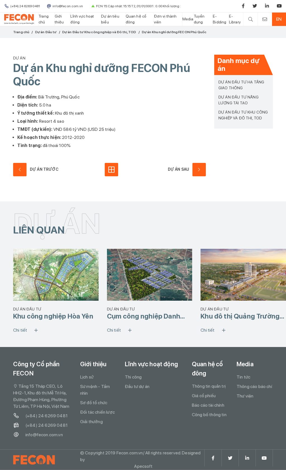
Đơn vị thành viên (165, 19)
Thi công (133, 377)
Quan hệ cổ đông (136, 19)
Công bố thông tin (209, 414)
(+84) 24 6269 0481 (46, 415)
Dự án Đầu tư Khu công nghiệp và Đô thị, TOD (99, 32)
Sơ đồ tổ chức (93, 402)
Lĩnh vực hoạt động (82, 19)
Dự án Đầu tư (46, 32)
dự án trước (44, 169)
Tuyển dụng (199, 19)
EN (279, 19)
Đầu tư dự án (137, 386)
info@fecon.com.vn (44, 434)
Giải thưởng (91, 421)
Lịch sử (87, 377)
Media (188, 19)
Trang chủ (44, 19)
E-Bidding (219, 19)
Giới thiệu (59, 19)
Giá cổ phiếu (204, 395)
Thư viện (245, 396)
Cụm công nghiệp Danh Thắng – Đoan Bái (143, 316)
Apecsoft (143, 466)
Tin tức (243, 377)
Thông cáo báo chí (254, 386)
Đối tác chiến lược (97, 412)
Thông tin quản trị (209, 386)
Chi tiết (20, 330)
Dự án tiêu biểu (110, 19)
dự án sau (178, 169)
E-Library (235, 19)
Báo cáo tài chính (208, 405)
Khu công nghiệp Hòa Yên (53, 316)
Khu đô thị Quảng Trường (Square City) (240, 316)
